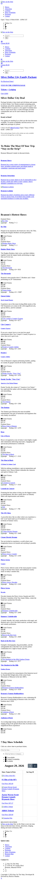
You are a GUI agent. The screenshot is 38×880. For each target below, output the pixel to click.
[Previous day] (30, 766)
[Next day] (34, 766)
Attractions (8, 9)
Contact (7, 16)
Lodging (7, 11)
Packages (8, 14)
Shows (7, 7)
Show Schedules (10, 12)
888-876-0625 (14, 128)
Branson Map (9, 854)
